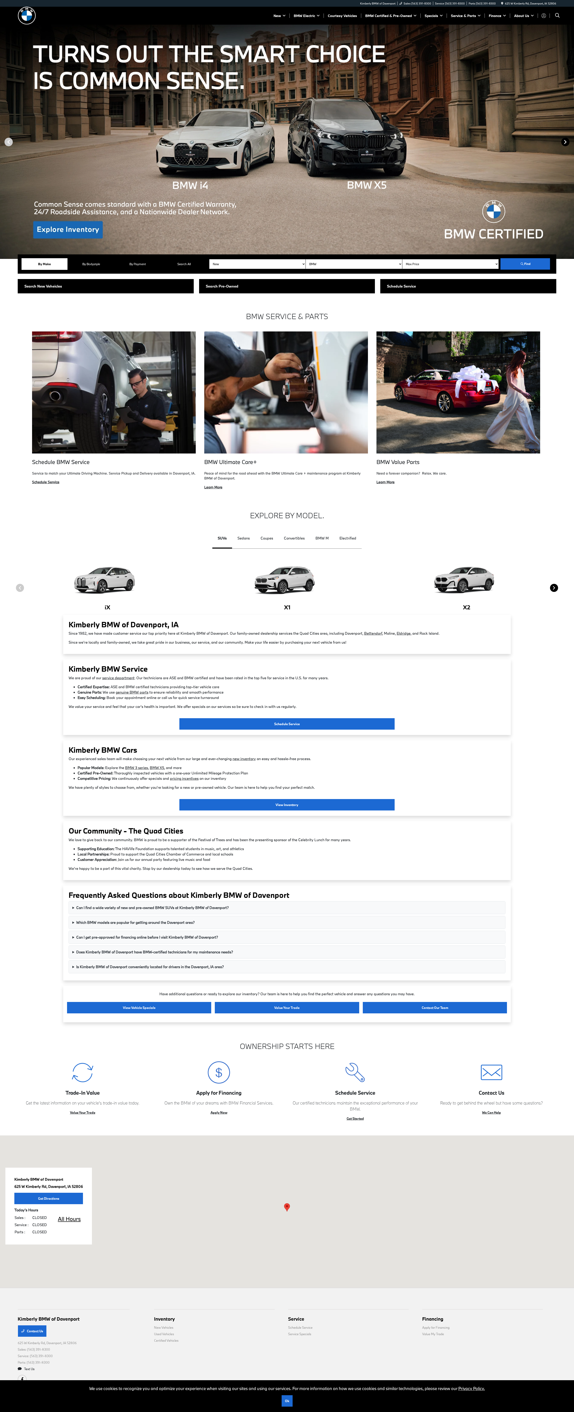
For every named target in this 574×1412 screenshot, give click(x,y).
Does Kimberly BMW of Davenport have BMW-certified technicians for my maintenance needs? (154, 952)
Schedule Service (45, 482)
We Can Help (491, 1112)
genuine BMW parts (132, 692)
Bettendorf (373, 633)
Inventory (164, 1319)
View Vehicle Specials (139, 1008)
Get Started (355, 1118)
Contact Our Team (435, 1008)
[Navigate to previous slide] (3, 141)
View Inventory (287, 805)
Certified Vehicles (166, 1340)
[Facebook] (22, 1379)
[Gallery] (287, 142)
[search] (557, 16)
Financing (432, 1319)
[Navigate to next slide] (570, 141)
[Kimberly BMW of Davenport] (56, 15)
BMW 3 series (136, 767)
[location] (502, 3)
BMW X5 (157, 767)
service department (118, 677)
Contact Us (34, 1331)
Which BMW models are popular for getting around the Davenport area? (135, 922)
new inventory (244, 758)
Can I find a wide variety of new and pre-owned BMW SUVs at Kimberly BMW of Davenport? (152, 907)
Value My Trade (433, 1334)
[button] (287, 1207)
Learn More (213, 487)
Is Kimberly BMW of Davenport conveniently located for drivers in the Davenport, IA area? (150, 966)
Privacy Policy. (471, 1388)
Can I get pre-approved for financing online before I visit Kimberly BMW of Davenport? (147, 937)
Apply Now (219, 1112)
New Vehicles (163, 1327)
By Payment (137, 264)
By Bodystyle (91, 264)
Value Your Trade (287, 1008)
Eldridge (404, 633)
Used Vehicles (164, 1334)
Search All (184, 264)
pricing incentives (184, 778)
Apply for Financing (436, 1327)
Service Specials (299, 1334)
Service (296, 1319)
